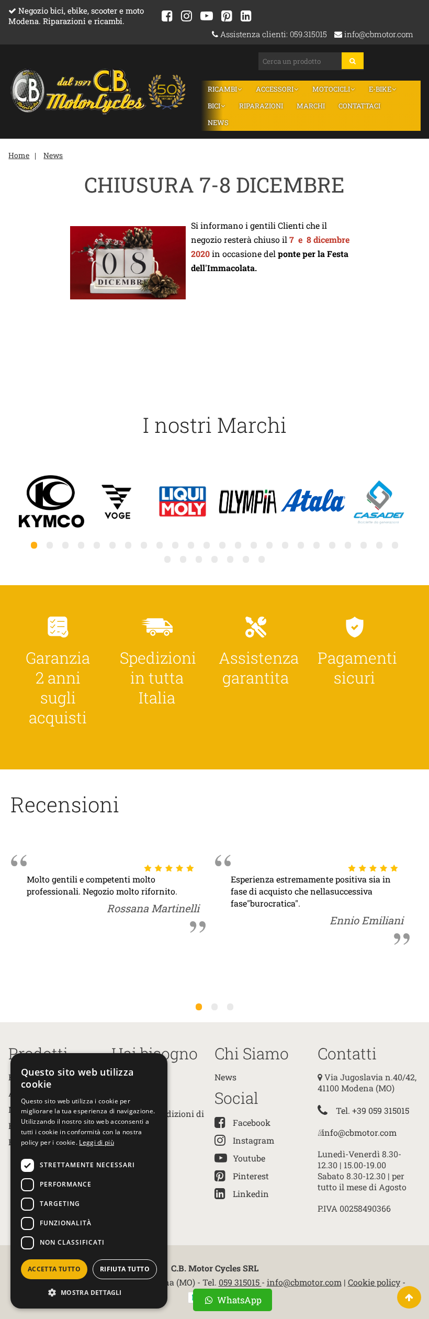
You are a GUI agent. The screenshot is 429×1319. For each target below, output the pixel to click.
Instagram (253, 1140)
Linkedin (251, 1193)
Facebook (251, 1122)
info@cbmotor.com (377, 34)
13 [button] (222, 545)
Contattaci (359, 105)
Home (18, 155)
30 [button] (246, 559)
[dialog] (88, 1181)
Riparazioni (261, 105)
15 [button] (254, 545)
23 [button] (379, 545)
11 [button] (191, 545)
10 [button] (175, 545)
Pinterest (251, 1175)
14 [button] (238, 545)
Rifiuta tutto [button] (125, 1269)
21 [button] (348, 545)
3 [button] (65, 545)
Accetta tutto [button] (54, 1269)
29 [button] (230, 559)
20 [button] (332, 545)
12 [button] (206, 545)
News (218, 122)
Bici (215, 105)
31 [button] (261, 559)
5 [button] (97, 545)
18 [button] (301, 545)
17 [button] (285, 545)
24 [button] (395, 545)
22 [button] (363, 545)
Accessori (275, 89)
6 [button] (112, 545)
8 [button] (144, 545)
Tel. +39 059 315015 (372, 1110)
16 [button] (269, 545)
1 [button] (34, 545)
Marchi (311, 105)
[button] (89, 1292)
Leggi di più (96, 1142)
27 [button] (199, 559)
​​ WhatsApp (238, 1300)
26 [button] (183, 559)
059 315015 (240, 1282)
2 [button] (49, 545)
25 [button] (167, 559)
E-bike (381, 89)
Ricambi (223, 89)
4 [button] (81, 545)
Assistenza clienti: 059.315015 (272, 34)
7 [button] (128, 545)
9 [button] (159, 545)
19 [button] (316, 545)
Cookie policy (374, 1282)
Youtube (249, 1158)
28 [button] (214, 559)
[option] (51, 502)
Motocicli (332, 89)
